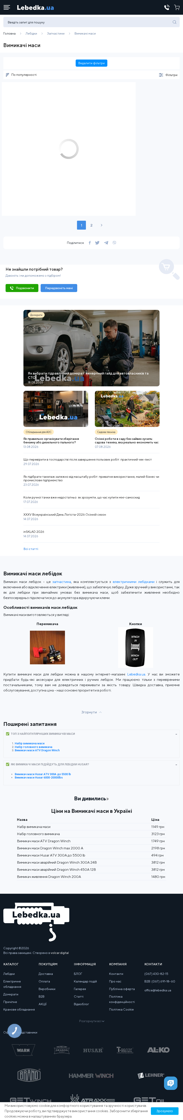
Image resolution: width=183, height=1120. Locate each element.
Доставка (46, 974)
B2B (41, 996)
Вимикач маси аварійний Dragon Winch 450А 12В (56, 869)
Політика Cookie (121, 1009)
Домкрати (10, 994)
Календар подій (85, 981)
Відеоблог (81, 1004)
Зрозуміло (164, 1111)
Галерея (80, 989)
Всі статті (30, 549)
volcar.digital (60, 953)
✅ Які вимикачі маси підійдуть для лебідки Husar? (47, 764)
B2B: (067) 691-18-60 (159, 981)
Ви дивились (90, 798)
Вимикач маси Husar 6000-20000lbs (39, 777)
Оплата (44, 981)
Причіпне (10, 1002)
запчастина (61, 582)
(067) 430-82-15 (156, 974)
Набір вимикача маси (29, 743)
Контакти (116, 974)
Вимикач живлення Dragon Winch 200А (49, 877)
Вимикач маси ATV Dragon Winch (37, 750)
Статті (78, 996)
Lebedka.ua (136, 674)
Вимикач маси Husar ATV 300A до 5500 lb (43, 774)
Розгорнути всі (90, 1021)
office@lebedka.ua (157, 990)
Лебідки (9, 974)
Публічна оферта (122, 989)
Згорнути (89, 712)
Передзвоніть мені (59, 288)
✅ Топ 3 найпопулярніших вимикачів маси (40, 733)
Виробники (47, 989)
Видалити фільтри (91, 63)
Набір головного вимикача (33, 747)
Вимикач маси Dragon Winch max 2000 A (50, 848)
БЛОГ (78, 974)
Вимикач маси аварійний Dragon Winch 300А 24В (57, 862)
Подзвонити (25, 288)
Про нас (115, 981)
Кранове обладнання (19, 1009)
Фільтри (171, 75)
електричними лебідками (133, 582)
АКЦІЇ (42, 1004)
